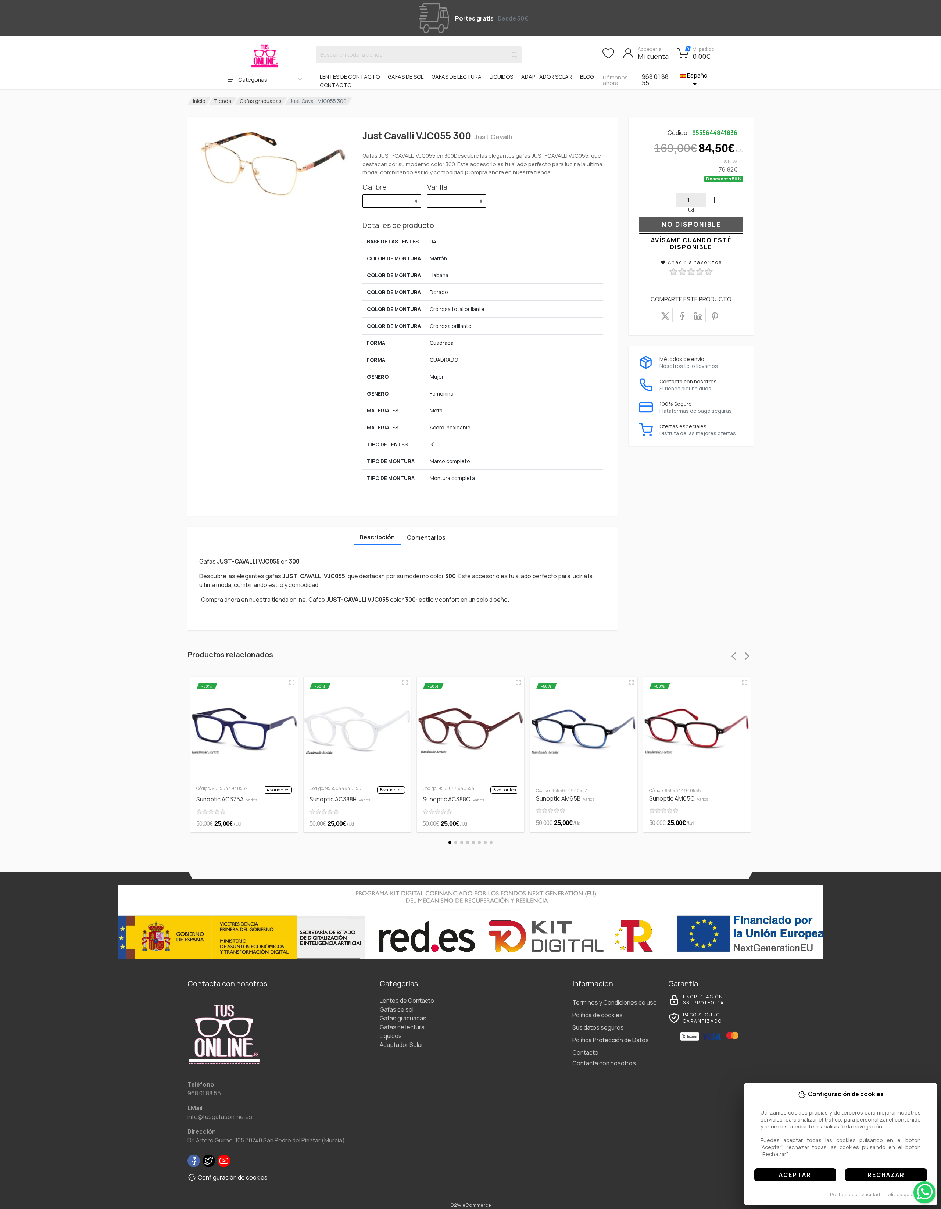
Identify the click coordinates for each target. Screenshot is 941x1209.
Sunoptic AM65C (678, 798)
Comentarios (426, 537)
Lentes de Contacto (350, 77)
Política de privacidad (855, 1194)
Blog (587, 77)
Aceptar (795, 1175)
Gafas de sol (405, 77)
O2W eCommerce (470, 1205)
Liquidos (501, 77)
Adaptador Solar (546, 77)
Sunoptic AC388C (453, 799)
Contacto (335, 85)
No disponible (691, 224)
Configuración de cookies (233, 1177)
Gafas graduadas (261, 100)
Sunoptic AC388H (340, 799)
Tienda (222, 100)
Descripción (377, 537)
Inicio (199, 100)
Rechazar (886, 1175)
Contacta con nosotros (604, 1063)
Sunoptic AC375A (226, 799)
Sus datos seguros (598, 1027)
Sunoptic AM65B (565, 798)
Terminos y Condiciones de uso (614, 1002)
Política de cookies (907, 1194)
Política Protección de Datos (610, 1040)
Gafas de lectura (457, 77)
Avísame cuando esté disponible (691, 243)
